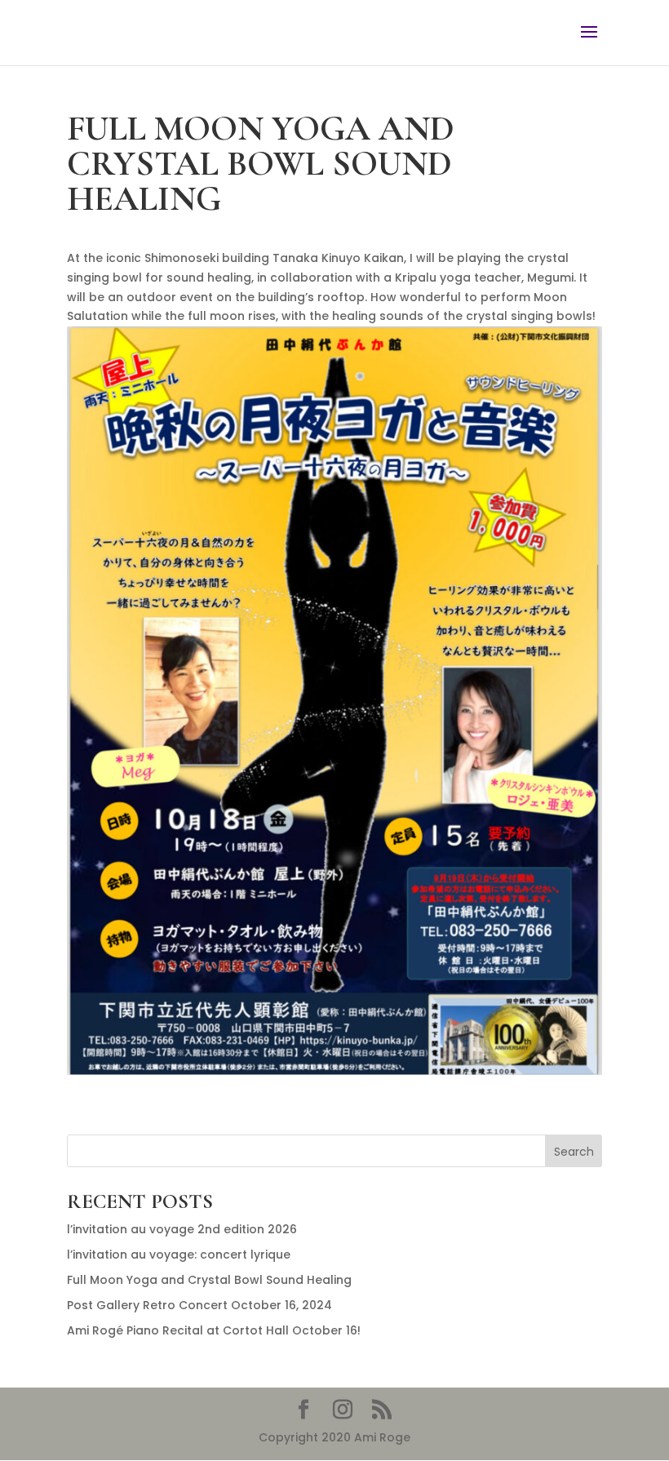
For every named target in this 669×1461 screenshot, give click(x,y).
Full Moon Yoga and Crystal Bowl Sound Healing (209, 1280)
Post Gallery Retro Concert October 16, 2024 (199, 1305)
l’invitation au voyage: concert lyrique (178, 1254)
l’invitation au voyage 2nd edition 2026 (182, 1229)
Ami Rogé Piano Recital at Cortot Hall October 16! (214, 1330)
